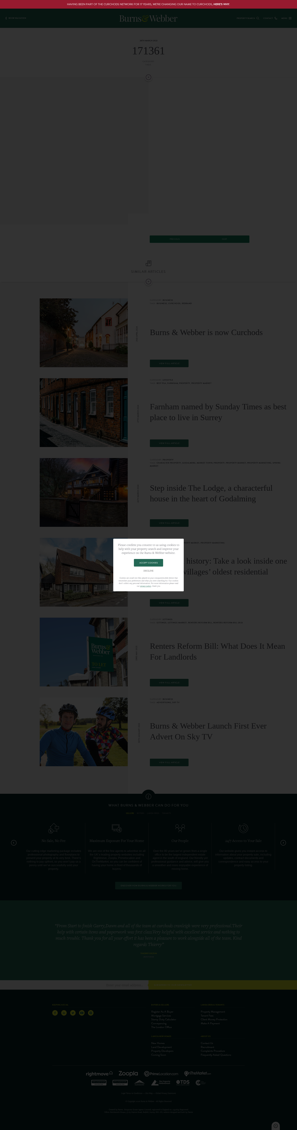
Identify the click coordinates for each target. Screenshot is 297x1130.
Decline (148, 570)
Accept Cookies (148, 562)
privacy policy (145, 586)
